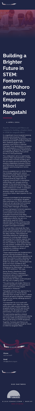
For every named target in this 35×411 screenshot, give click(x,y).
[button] (5, 392)
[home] (15, 4)
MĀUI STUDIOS (18, 404)
